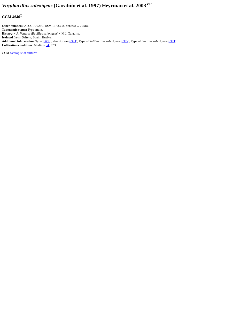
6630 (47, 41)
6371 (73, 41)
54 (47, 45)
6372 (125, 41)
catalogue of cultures (23, 53)
